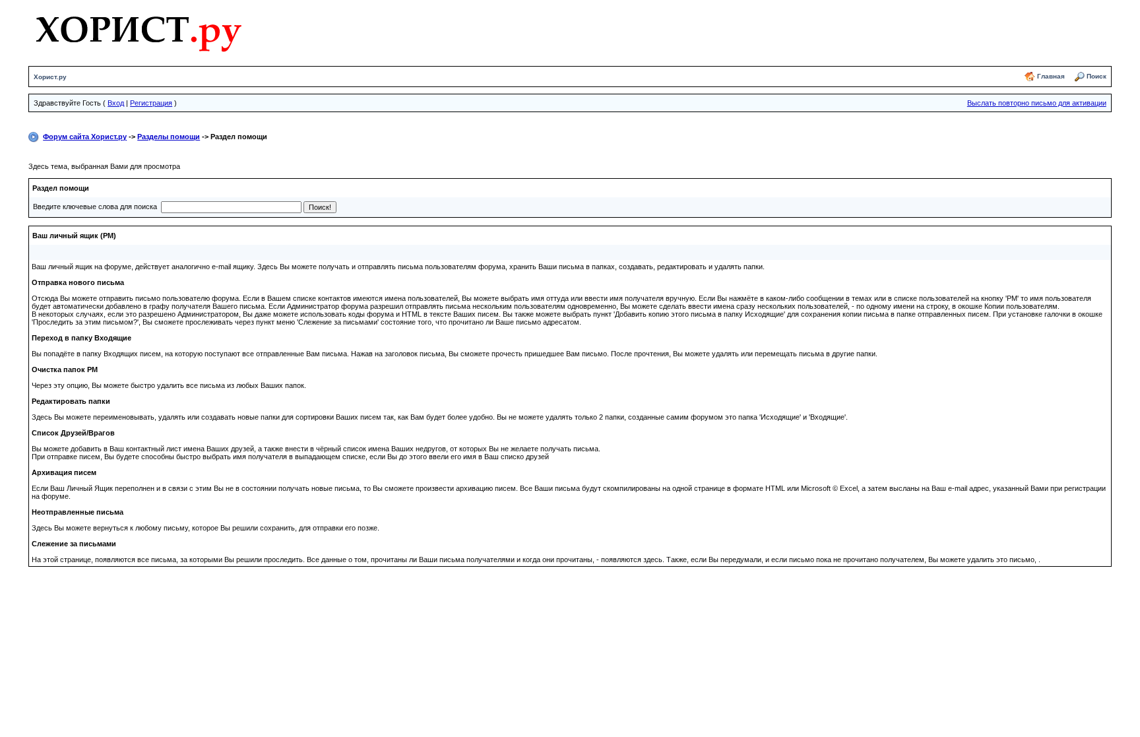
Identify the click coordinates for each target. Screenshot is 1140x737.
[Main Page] (138, 31)
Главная (1051, 76)
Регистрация (151, 103)
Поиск (1096, 76)
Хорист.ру (50, 76)
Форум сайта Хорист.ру (85, 137)
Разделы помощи (168, 137)
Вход (116, 103)
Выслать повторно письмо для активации (1036, 103)
